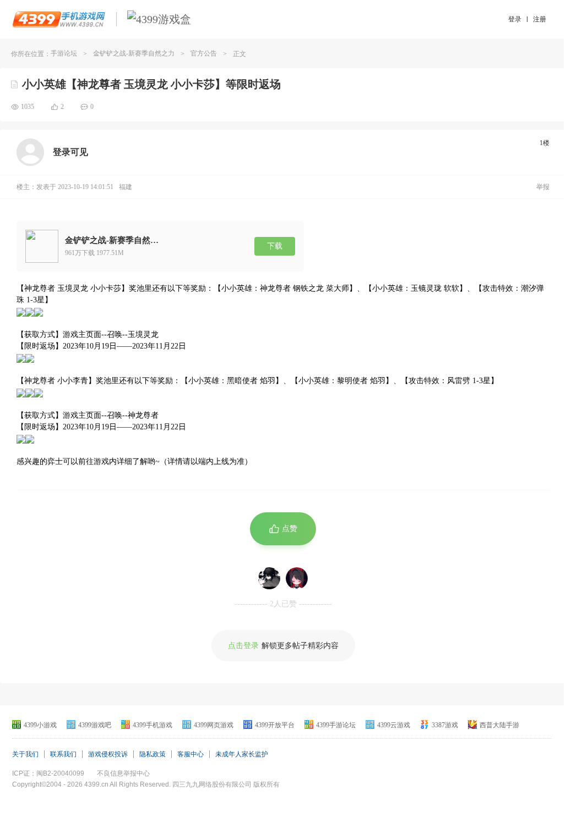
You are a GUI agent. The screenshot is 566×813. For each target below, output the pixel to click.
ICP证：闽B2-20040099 (48, 773)
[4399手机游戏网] (58, 19)
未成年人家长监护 (241, 754)
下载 (274, 246)
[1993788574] (297, 578)
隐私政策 (152, 754)
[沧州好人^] (269, 578)
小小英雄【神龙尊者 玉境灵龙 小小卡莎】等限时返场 (151, 84)
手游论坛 (64, 53)
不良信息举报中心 (123, 773)
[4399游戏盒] (159, 19)
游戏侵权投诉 (108, 754)
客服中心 (190, 754)
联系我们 (63, 754)
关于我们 (25, 754)
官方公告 (204, 53)
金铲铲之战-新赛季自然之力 (134, 53)
